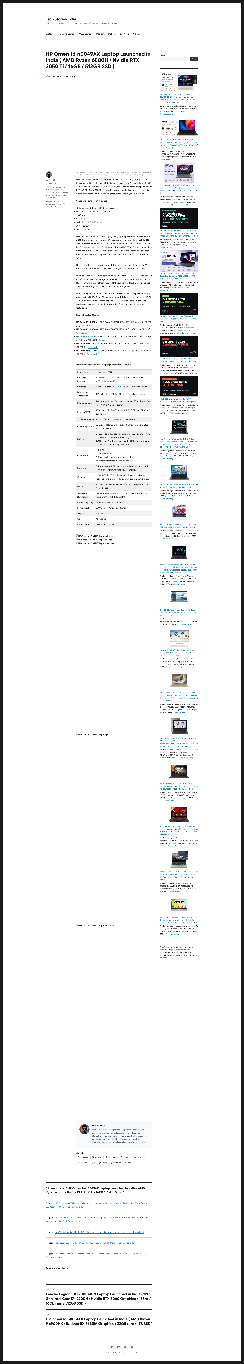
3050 (48, 201)
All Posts (137, 34)
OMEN (48, 207)
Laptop (48, 204)
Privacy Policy (135, 1353)
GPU (58, 201)
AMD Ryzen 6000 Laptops (55, 190)
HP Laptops (50, 187)
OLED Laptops (86, 34)
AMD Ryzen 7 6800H (105, 377)
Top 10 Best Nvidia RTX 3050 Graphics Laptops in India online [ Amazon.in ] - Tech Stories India (99, 1232)
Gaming (53, 201)
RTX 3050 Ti (117, 387)
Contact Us (123, 1353)
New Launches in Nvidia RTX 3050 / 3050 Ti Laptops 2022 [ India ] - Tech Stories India (94, 1243)
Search (162, 55)
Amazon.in (85, 326)
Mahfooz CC (99, 1125)
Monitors (100, 34)
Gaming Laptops (68, 34)
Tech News (124, 34)
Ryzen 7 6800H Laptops (54, 195)
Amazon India (60, 187)
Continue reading (166, 114)
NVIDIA (61, 204)
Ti (55, 207)
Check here (82, 194)
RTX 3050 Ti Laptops (60, 192)
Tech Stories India (61, 19)
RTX (52, 207)
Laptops (50, 34)
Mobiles (112, 34)
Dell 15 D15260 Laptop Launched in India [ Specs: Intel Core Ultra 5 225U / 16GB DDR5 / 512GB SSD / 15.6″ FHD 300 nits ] (178, 612)
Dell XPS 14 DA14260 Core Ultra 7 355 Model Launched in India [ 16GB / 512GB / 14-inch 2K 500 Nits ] (178, 319)
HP (77, 293)
